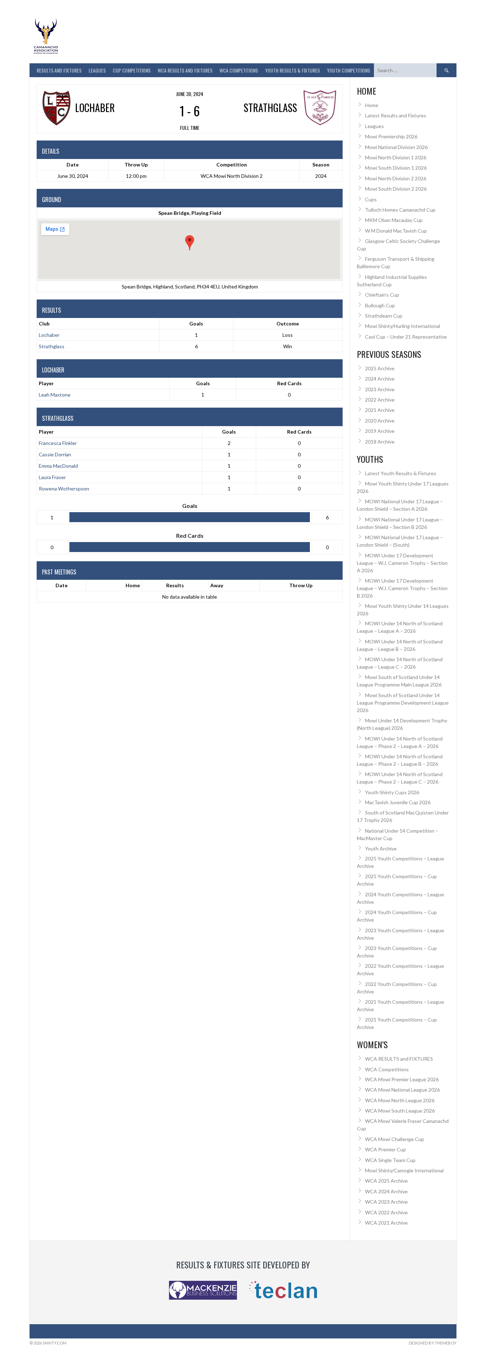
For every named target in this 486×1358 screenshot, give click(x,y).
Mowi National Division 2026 (396, 147)
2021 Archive (380, 410)
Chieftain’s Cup (382, 295)
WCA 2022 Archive (386, 1212)
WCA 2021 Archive (386, 1223)
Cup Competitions (131, 70)
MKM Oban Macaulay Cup (394, 220)
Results (175, 585)
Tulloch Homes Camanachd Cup (400, 210)
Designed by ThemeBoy (432, 1343)
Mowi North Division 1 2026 (395, 157)
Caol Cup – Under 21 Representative (406, 337)
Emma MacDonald (58, 466)
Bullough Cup (380, 305)
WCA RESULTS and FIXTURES (185, 70)
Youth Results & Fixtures (292, 70)
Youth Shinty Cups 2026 (392, 792)
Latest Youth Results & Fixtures (400, 473)
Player (46, 383)
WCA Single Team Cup (390, 1160)
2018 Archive (380, 442)
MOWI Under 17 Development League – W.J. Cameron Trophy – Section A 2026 (402, 562)
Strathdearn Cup (383, 316)
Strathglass (51, 346)
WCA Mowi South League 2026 (400, 1111)
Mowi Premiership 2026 (391, 136)
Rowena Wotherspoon (64, 489)
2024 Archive (380, 379)
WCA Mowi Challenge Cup (394, 1139)
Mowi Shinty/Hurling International (402, 326)
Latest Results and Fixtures (395, 115)
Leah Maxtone (54, 395)
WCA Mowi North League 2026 (399, 1100)
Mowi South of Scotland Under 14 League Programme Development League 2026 (403, 702)
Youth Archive (381, 848)
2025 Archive (380, 368)
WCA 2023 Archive (386, 1202)
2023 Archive (380, 389)
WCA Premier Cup (385, 1149)
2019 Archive (380, 431)
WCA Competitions (387, 1069)
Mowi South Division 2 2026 (396, 189)
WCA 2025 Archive (386, 1181)
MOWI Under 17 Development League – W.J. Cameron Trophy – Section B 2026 (402, 588)
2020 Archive (380, 421)
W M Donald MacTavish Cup (396, 231)
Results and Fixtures (59, 70)
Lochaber (49, 335)
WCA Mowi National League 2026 (402, 1090)
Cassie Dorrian (55, 454)
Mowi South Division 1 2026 (396, 168)
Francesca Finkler (58, 443)
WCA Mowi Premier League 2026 (402, 1079)
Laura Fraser (52, 477)
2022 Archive (380, 400)
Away (216, 585)
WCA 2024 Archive (386, 1191)
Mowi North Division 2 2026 (395, 178)
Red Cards (289, 383)
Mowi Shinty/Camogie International (404, 1170)
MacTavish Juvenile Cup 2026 (397, 802)
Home (133, 585)
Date (62, 585)
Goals (203, 383)
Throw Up (300, 585)
